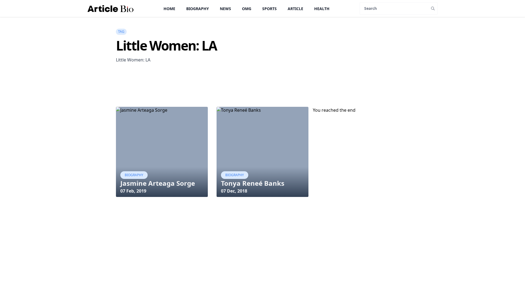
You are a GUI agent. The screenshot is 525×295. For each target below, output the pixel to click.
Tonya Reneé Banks (252, 183)
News (225, 8)
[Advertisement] (215, 93)
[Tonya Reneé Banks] (262, 152)
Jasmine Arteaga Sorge (157, 183)
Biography (197, 8)
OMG (246, 8)
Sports (269, 8)
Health (321, 8)
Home (169, 8)
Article (295, 8)
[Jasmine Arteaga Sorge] (162, 152)
